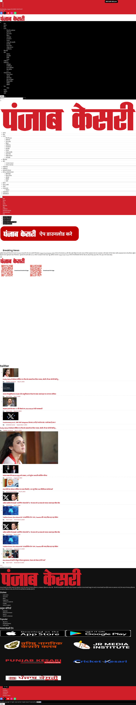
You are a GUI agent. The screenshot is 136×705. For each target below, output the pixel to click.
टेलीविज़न (9, 66)
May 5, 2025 (16, 396)
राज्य (5, 29)
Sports (5, 614)
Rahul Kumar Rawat (11, 491)
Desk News (9, 478)
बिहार (8, 35)
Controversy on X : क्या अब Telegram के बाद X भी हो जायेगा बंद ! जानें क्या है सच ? (29, 422)
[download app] (39, 233)
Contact (5, 690)
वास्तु (5, 90)
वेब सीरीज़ (9, 69)
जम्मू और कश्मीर (11, 42)
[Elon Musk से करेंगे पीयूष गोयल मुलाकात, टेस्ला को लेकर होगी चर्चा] (10, 554)
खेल (5, 52)
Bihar (4, 598)
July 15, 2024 (21, 491)
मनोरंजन (6, 62)
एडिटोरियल (6, 194)
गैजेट (8, 88)
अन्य (7, 181)
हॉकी (8, 57)
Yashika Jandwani (11, 382)
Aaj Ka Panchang (7, 224)
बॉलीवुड (9, 64)
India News (6, 625)
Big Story (5, 622)
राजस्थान (9, 39)
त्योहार (7, 190)
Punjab (5, 603)
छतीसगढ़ (8, 145)
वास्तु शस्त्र (5, 188)
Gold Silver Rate (7, 217)
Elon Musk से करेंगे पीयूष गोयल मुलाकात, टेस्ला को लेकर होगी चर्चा (24, 560)
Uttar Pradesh (7, 605)
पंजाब (8, 40)
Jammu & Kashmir (8, 602)
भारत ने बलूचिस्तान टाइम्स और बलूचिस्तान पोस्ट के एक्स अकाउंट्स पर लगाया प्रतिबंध (29, 394)
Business (5, 611)
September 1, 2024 (22, 425)
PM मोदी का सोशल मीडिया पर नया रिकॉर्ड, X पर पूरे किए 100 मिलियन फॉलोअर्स (28, 489)
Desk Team (9, 520)
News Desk (9, 396)
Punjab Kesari (25, 702)
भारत (5, 25)
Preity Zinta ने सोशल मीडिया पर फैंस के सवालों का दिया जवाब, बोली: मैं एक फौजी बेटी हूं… (31, 379)
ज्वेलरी (8, 76)
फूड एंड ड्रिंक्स (10, 79)
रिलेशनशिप (10, 81)
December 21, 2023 (19, 520)
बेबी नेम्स (9, 78)
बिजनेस (6, 51)
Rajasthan (5, 600)
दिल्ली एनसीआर (11, 30)
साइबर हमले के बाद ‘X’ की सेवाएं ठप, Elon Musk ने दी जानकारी (22, 409)
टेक (5, 86)
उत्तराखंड (9, 37)
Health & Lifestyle (7, 616)
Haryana (5, 597)
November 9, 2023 (19, 563)
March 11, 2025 (17, 411)
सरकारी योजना (7, 170)
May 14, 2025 (20, 382)
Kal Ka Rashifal (7, 220)
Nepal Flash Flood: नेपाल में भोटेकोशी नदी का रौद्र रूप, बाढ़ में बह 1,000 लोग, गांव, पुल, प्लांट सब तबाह (85, 255)
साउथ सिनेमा (10, 68)
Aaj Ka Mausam (7, 218)
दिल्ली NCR (9, 138)
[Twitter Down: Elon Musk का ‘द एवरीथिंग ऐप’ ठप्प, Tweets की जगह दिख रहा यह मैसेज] (10, 510)
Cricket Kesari (9, 163)
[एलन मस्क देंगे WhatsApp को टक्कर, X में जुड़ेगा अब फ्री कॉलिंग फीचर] (10, 469)
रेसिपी (8, 85)
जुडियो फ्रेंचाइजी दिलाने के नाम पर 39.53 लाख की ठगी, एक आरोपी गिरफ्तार (19, 253)
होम (5, 23)
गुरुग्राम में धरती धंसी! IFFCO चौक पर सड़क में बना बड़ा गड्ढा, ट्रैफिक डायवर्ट (39, 255)
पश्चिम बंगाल (10, 47)
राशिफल (6, 61)
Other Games (9, 165)
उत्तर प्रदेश (9, 34)
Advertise (5, 692)
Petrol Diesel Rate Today (10, 222)
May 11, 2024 (16, 505)
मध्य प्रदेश (9, 45)
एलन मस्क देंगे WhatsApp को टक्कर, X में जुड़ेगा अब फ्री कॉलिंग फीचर (25, 475)
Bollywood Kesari (7, 612)
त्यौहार (5, 91)
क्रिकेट (8, 54)
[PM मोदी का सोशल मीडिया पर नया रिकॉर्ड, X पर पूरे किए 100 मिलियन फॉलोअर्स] (10, 483)
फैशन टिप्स (9, 74)
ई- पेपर (6, 687)
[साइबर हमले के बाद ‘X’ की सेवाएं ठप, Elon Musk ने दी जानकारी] (10, 402)
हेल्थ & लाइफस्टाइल (8, 172)
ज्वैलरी (7, 177)
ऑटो (5, 93)
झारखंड (8, 44)
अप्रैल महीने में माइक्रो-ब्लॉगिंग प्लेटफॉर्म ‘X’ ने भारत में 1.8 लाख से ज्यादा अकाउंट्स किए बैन (31, 503)
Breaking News (7, 623)
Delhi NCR (5, 595)
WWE (8, 59)
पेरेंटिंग (8, 83)
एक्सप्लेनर (6, 192)
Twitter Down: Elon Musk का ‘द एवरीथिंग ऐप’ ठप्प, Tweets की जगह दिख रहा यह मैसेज (30, 517)
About (4, 689)
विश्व (5, 27)
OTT (8, 71)
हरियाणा (9, 32)
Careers (5, 694)
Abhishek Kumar (10, 425)
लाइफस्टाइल (7, 73)
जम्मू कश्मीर (9, 152)
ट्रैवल (4, 183)
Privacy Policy (6, 695)
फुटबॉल (9, 56)
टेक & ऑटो (6, 185)
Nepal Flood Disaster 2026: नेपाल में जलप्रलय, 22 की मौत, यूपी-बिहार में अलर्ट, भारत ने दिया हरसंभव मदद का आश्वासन (71, 253)
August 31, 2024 (17, 478)
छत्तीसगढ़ (9, 49)
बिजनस (5, 159)
